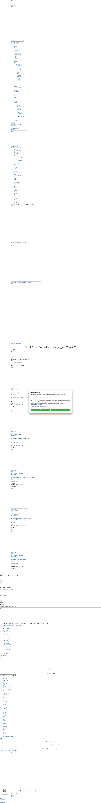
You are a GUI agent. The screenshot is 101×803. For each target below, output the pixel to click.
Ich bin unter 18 (15, 750)
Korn (15, 84)
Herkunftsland (17, 64)
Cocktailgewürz (17, 54)
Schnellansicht (14, 389)
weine (15, 104)
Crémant (21, 115)
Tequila (15, 98)
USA (18, 83)
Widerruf (7, 637)
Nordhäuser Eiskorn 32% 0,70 (22, 438)
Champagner (17, 53)
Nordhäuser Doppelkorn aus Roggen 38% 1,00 (21, 282)
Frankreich (19, 71)
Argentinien (19, 65)
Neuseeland (19, 75)
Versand (7, 635)
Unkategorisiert (17, 100)
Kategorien (5, 648)
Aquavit (15, 47)
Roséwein (19, 111)
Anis (15, 45)
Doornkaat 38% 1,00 (18, 559)
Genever (16, 57)
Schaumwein (19, 113)
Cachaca (16, 50)
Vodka (15, 102)
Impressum (7, 631)
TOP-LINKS (5, 640)
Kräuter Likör (19, 87)
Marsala (18, 108)
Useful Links (5, 630)
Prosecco (22, 116)
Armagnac (16, 49)
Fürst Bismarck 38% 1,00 (17, 242)
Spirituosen (7, 649)
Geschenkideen (17, 58)
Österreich (19, 76)
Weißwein (19, 119)
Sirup (15, 97)
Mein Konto (7, 642)
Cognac (15, 56)
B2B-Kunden (8, 644)
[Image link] (46, 661)
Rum (15, 95)
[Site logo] (13, 22)
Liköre (15, 86)
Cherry (18, 105)
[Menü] (7, 789)
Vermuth (16, 101)
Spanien (18, 80)
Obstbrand (16, 93)
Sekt (21, 117)
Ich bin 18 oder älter (5, 750)
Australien (19, 67)
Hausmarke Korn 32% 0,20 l (21, 397)
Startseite (13, 204)
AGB (6, 634)
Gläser (15, 61)
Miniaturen (16, 91)
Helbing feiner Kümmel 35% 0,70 (23, 518)
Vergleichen (5, 735)
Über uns (7, 638)
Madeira (18, 106)
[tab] (52, 362)
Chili (18, 68)
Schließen (2, 740)
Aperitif (15, 46)
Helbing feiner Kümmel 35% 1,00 (23, 477)
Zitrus (18, 89)
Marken (7, 646)
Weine (6, 653)
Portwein (19, 109)
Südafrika (19, 82)
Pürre (15, 94)
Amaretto (16, 43)
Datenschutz (8, 633)
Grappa (15, 63)
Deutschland (19, 69)
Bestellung (7, 643)
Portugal (18, 78)
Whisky (15, 120)
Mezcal (15, 90)
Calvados (16, 52)
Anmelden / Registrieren (8, 736)
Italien (18, 72)
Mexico (18, 73)
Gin (15, 60)
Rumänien (19, 79)
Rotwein (18, 112)
